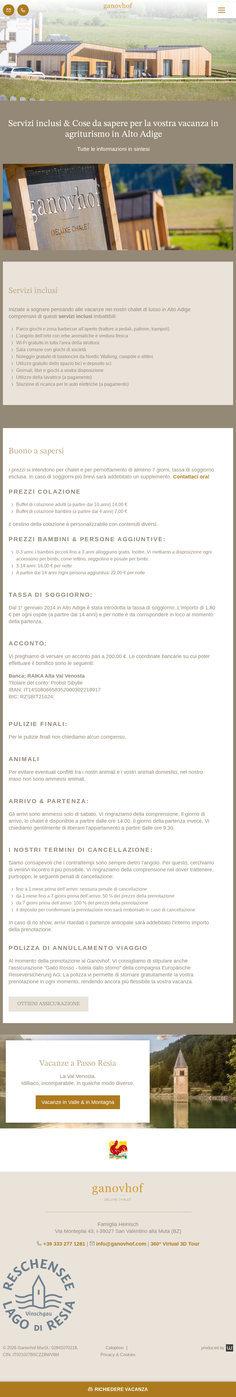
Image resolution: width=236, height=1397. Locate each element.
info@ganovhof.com (121, 1244)
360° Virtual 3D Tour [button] (175, 1244)
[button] (221, 10)
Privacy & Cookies (118, 1354)
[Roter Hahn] (118, 1150)
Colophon (114, 1347)
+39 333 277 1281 (64, 1244)
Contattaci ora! (191, 477)
